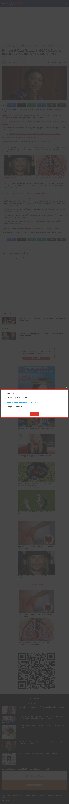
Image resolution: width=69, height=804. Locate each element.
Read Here (34, 414)
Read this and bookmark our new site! (22, 402)
